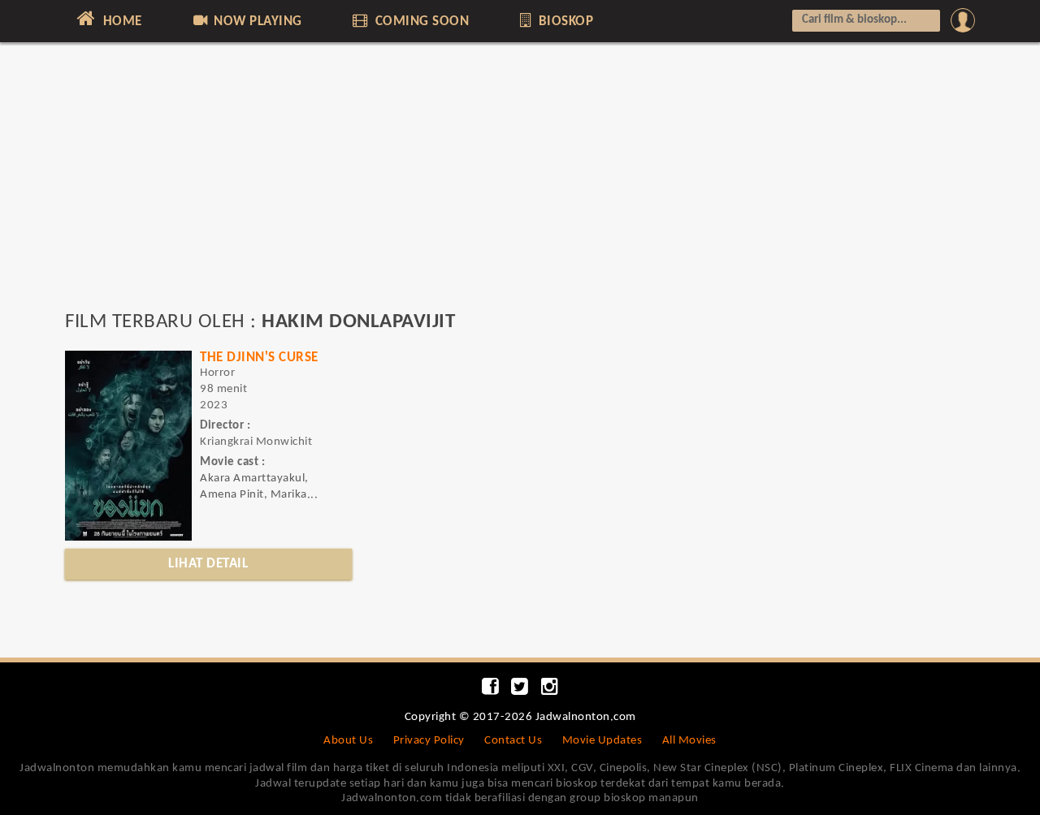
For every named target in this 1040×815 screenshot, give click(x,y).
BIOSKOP (564, 21)
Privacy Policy (429, 741)
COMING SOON (420, 21)
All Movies (689, 741)
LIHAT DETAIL (208, 564)
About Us (348, 741)
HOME (120, 21)
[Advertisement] (520, 184)
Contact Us (513, 741)
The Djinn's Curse (259, 357)
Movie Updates (602, 741)
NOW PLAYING (256, 21)
